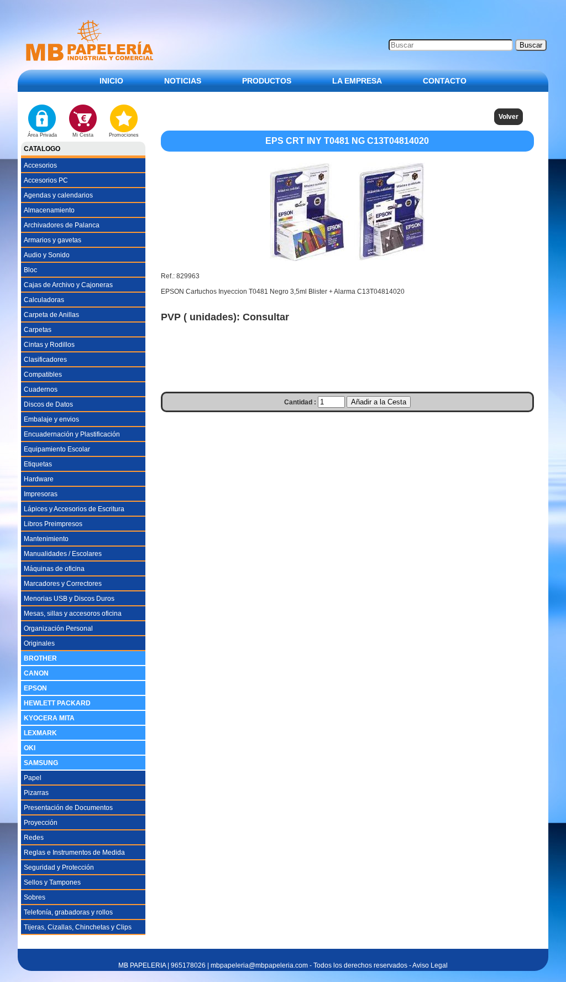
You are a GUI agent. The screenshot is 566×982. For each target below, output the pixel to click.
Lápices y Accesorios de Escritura (74, 509)
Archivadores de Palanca (61, 225)
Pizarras (36, 793)
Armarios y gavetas (52, 240)
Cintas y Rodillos (49, 345)
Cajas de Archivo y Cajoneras (68, 285)
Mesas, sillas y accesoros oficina (73, 613)
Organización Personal (58, 628)
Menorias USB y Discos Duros (69, 598)
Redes (34, 837)
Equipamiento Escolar (57, 449)
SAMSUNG (41, 763)
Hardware (39, 479)
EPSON (35, 688)
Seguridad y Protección (59, 867)
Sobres (34, 897)
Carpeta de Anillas (51, 315)
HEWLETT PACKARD (57, 703)
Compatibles (43, 374)
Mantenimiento (46, 539)
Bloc (30, 270)
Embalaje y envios (51, 419)
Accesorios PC (46, 180)
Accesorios (40, 165)
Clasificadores (45, 359)
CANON (36, 673)
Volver (508, 117)
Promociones (124, 135)
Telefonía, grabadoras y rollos (68, 912)
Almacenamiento (49, 210)
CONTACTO (445, 80)
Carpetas (37, 330)
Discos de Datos (48, 404)
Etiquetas (38, 464)
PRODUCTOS (266, 80)
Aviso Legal (430, 965)
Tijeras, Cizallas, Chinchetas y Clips (78, 927)
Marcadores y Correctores (63, 584)
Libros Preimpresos (53, 524)
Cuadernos (40, 389)
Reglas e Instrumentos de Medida (74, 852)
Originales (39, 643)
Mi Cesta (82, 135)
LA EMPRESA (357, 80)
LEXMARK (40, 733)
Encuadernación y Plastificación (72, 434)
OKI (29, 748)
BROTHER (40, 658)
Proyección (40, 823)
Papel (32, 778)
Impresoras (40, 494)
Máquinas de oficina (54, 569)
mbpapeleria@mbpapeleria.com (259, 965)
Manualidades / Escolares (63, 554)
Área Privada (42, 135)
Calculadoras (44, 300)
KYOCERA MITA (49, 718)
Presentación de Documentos (68, 808)
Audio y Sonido (47, 255)
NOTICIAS (182, 80)
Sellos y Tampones (52, 882)
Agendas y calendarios (58, 195)
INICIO (111, 80)
